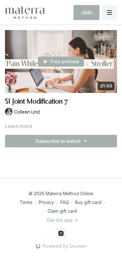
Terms (26, 202)
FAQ (64, 202)
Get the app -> (62, 220)
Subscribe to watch (57, 141)
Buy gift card (88, 202)
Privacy (46, 202)
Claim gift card (62, 211)
